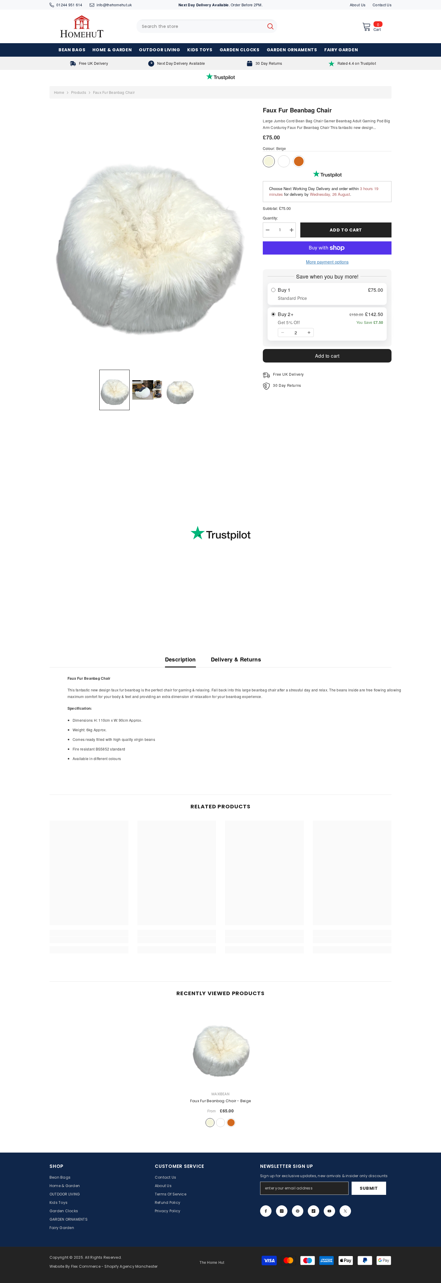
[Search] (206, 26)
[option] (221, 1068)
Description (180, 659)
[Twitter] (345, 1211)
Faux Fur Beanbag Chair (220, 1100)
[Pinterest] (297, 1211)
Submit (369, 1188)
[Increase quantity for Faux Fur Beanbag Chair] (291, 229)
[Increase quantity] (309, 332)
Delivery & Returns (236, 659)
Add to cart (346, 230)
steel (220, 1122)
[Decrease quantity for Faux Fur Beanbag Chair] (267, 229)
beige (210, 1122)
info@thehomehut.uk (114, 4)
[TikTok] (313, 1211)
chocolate (231, 1122)
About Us (357, 4)
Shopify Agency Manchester (131, 1266)
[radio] (327, 294)
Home (59, 92)
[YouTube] (329, 1211)
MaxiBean (221, 1094)
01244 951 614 (69, 4)
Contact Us (382, 4)
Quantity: (270, 217)
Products (78, 92)
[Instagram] (281, 1211)
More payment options (327, 262)
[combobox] (200, 26)
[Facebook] (266, 1211)
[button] (114, 390)
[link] (89, 63)
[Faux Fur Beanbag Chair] (220, 1046)
